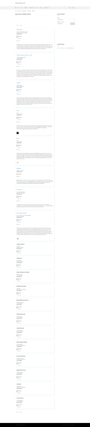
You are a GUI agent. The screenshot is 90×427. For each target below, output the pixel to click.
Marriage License (32, 7)
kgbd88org (19, 168)
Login (74, 7)
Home (19, 7)
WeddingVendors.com (20, 3)
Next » (21, 25)
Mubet (18, 110)
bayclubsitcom (19, 29)
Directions (19, 38)
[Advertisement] (34, 19)
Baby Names (26, 7)
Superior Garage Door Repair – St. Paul (24, 55)
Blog (21, 7)
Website (19, 40)
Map (18, 37)
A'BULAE (18, 82)
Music (37, 7)
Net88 (18, 138)
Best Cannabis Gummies (21, 213)
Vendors (40, 7)
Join (70, 7)
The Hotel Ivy (19, 189)
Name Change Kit (46, 7)
